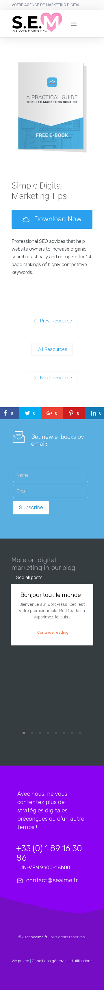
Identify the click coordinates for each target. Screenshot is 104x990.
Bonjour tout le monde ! (52, 594)
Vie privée (20, 961)
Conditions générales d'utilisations (62, 961)
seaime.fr (39, 937)
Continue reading (52, 632)
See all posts (29, 577)
